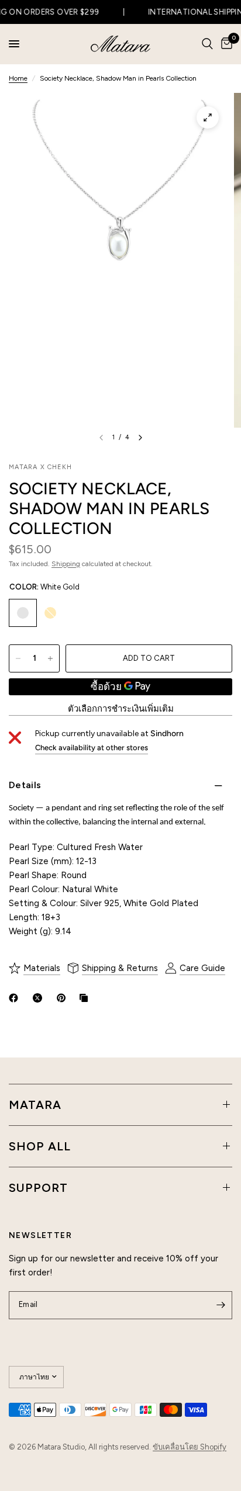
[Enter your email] (220, 1305)
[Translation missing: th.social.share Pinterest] (64, 998)
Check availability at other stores (91, 747)
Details (25, 784)
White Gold (23, 613)
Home (18, 78)
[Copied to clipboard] (86, 998)
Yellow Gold (50, 613)
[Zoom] (208, 117)
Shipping (65, 564)
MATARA (35, 1105)
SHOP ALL (40, 1146)
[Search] (207, 44)
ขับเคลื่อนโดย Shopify (189, 1447)
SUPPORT (38, 1188)
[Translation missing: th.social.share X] (40, 998)
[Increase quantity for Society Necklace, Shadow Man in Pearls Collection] (50, 658)
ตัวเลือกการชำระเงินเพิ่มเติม (121, 709)
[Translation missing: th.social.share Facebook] (16, 998)
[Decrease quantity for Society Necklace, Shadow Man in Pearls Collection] (18, 658)
